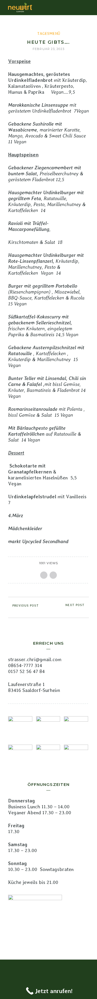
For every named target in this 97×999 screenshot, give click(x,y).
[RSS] (48, 968)
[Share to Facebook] (43, 575)
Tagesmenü (48, 33)
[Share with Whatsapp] (53, 575)
